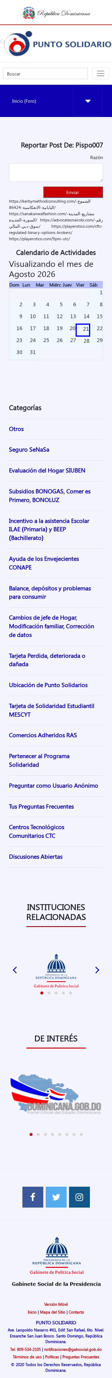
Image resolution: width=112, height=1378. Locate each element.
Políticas (52, 1356)
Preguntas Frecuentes (80, 1356)
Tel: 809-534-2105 (25, 1349)
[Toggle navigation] (100, 73)
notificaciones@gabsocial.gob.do (73, 1349)
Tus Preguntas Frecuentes (41, 806)
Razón (96, 157)
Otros (16, 428)
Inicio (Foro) (24, 101)
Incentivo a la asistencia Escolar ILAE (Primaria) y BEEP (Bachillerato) (49, 529)
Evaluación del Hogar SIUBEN (47, 470)
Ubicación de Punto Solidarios (48, 684)
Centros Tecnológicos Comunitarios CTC (36, 831)
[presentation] (14, 968)
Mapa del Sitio (52, 1311)
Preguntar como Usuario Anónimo (53, 785)
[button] (41, 993)
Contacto (76, 1311)
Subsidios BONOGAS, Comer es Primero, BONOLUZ (49, 495)
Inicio (32, 1311)
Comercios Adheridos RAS (43, 735)
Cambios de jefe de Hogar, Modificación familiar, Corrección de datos (51, 625)
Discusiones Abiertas (35, 856)
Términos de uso (27, 1356)
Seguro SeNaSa (29, 449)
